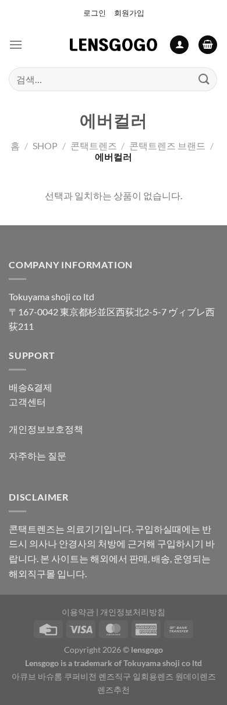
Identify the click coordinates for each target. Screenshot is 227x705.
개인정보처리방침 (132, 612)
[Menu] (16, 44)
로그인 (94, 12)
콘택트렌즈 (93, 145)
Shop (45, 145)
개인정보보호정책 (46, 428)
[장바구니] (207, 45)
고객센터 (27, 401)
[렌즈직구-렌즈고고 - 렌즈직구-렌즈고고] (113, 44)
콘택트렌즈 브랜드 (167, 145)
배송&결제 (30, 387)
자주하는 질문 (37, 455)
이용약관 (78, 612)
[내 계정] (179, 45)
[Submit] (204, 79)
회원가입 (129, 12)
